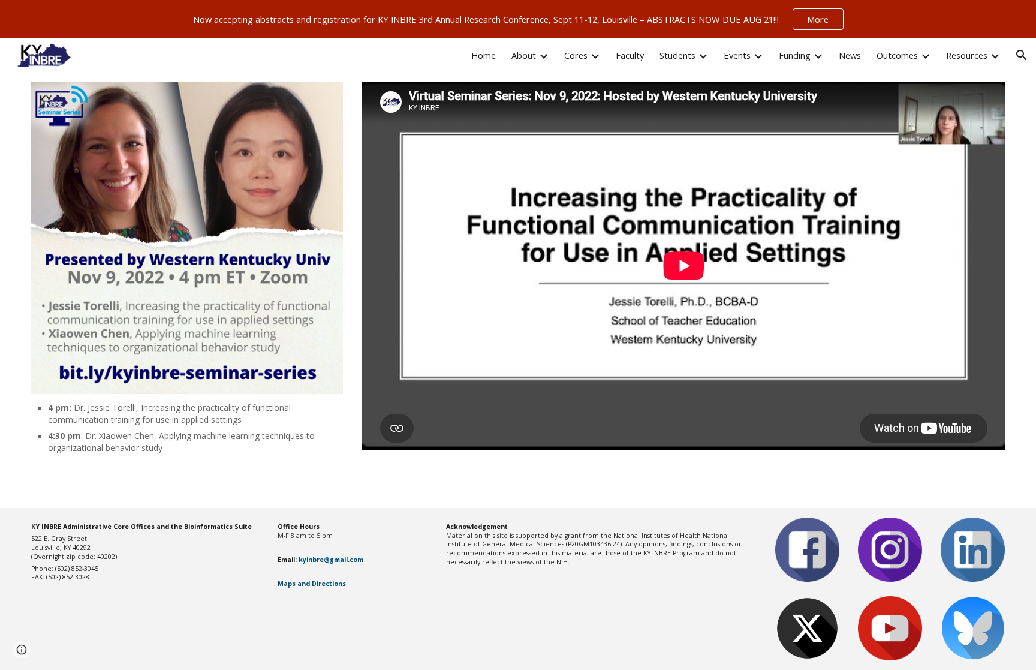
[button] (1021, 55)
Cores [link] (576, 55)
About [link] (523, 55)
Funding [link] (795, 55)
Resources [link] (966, 55)
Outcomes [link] (897, 55)
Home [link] (483, 55)
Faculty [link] (630, 55)
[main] (187, 427)
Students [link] (677, 55)
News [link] (850, 55)
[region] (518, 19)
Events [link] (737, 55)
